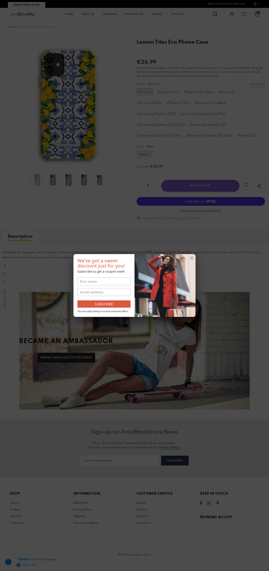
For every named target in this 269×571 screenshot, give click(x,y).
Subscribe (104, 304)
